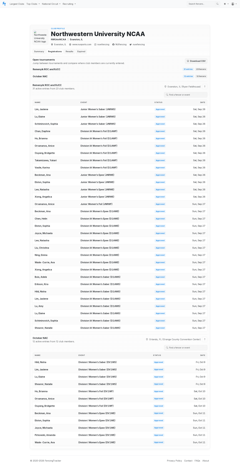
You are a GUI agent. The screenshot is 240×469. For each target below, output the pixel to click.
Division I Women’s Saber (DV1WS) (97, 362)
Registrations (55, 51)
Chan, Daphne (42, 131)
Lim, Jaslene (41, 109)
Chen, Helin (41, 218)
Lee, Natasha (42, 189)
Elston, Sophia (42, 182)
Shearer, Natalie (43, 327)
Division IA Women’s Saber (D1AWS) (100, 277)
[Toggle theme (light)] (226, 4)
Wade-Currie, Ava (45, 262)
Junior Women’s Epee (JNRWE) (97, 174)
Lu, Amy (39, 306)
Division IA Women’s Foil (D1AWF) (99, 131)
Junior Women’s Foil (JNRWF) (96, 204)
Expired (81, 51)
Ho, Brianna (41, 138)
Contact (188, 460)
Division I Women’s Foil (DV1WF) (96, 391)
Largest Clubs (17, 3)
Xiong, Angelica (43, 196)
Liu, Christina (42, 247)
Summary (39, 51)
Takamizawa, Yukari (46, 160)
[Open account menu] (234, 4)
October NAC (40, 338)
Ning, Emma (41, 255)
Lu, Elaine (40, 116)
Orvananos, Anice (44, 145)
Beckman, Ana (43, 174)
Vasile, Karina (42, 167)
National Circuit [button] (50, 3)
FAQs (197, 460)
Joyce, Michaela (43, 233)
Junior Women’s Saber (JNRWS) (98, 109)
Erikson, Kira (41, 284)
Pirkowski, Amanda (45, 435)
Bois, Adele (41, 277)
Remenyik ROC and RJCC (47, 85)
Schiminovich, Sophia (46, 123)
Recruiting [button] (68, 3)
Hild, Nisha (40, 291)
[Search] (217, 4)
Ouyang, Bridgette (45, 153)
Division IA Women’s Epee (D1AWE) (100, 211)
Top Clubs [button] (31, 3)
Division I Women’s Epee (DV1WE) (96, 413)
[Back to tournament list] (204, 86)
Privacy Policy (174, 460)
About (205, 460)
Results (69, 51)
